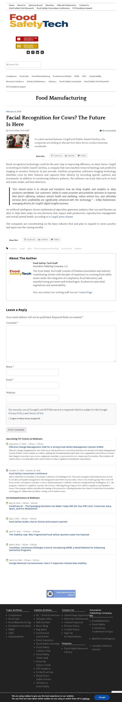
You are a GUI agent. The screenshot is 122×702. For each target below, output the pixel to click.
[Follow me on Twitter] (28, 52)
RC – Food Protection (48, 615)
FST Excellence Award (82, 8)
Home (11, 5)
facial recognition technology (46, 248)
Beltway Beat (43, 622)
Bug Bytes (41, 629)
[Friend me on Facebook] (33, 52)
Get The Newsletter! (27, 39)
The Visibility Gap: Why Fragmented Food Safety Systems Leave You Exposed (49, 534)
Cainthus (42, 167)
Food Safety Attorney (48, 643)
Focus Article (66, 248)
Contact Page (85, 292)
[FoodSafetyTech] (38, 25)
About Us (21, 5)
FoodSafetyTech (100, 621)
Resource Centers (14, 81)
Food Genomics (44, 640)
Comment (12, 323)
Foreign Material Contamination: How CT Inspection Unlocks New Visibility (48, 563)
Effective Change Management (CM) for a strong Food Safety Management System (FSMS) (56, 447)
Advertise (49, 5)
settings (86, 698)
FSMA (76, 76)
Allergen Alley (44, 618)
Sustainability (95, 76)
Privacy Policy (16, 413)
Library (52, 81)
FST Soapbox (43, 668)
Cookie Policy (71, 629)
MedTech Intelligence (103, 638)
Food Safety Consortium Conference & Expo (102, 628)
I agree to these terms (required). (25, 418)
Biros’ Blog (42, 626)
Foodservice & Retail (62, 76)
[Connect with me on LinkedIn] (38, 52)
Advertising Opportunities (78, 615)
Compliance (11, 76)
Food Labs (24, 76)
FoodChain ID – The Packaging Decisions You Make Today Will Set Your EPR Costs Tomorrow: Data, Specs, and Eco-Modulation (60, 507)
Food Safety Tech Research (21, 8)
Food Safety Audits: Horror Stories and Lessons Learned (38, 521)
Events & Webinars (35, 81)
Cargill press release (62, 216)
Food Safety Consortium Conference (53, 8)
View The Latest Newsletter (27, 46)
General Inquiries (73, 622)
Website (10, 392)
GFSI (84, 76)
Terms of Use (36, 413)
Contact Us (84, 5)
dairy (29, 248)
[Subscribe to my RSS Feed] (42, 52)
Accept (102, 697)
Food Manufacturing (41, 76)
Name (10, 366)
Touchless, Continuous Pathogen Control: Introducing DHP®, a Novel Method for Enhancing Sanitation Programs (57, 549)
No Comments (109, 130)
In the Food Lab (44, 672)
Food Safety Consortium (70, 81)
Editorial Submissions (66, 5)
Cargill (22, 248)
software (78, 248)
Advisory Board (35, 5)
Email (10, 380)
